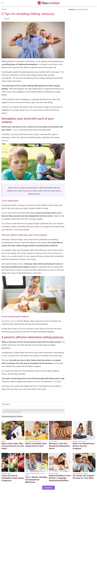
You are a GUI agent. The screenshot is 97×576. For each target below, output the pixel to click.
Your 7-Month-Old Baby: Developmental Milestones (36, 479)
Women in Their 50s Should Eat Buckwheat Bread (59, 446)
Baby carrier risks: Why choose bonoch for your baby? (13, 446)
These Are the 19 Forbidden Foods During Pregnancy (13, 478)
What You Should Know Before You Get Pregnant (84, 446)
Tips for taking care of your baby (35, 474)
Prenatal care (6, 473)
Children (4, 9)
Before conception (79, 441)
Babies (4, 441)
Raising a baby (54, 473)
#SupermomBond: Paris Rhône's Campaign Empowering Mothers (60, 478)
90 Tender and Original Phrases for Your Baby (83, 476)
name (9, 256)
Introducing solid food (33, 441)
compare (13, 321)
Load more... (48, 488)
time (53, 382)
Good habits (53, 441)
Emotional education (80, 473)
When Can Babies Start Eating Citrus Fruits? (36, 444)
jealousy (5, 140)
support (59, 213)
